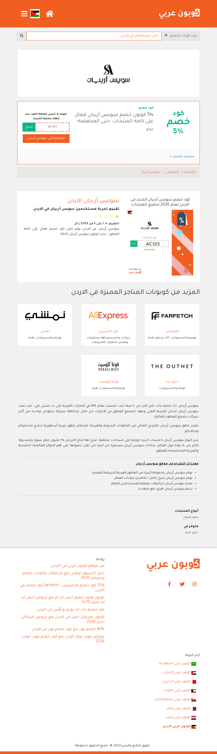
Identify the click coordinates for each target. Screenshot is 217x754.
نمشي (45, 331)
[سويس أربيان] (108, 74)
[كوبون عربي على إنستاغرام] (195, 584)
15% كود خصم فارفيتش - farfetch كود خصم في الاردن (62, 588)
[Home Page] (173, 565)
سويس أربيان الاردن (93, 201)
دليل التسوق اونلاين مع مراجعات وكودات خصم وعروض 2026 (63, 575)
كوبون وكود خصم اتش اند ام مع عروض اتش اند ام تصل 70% (63, 600)
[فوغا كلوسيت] (108, 367)
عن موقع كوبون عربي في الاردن (78, 566)
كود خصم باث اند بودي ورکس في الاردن (71, 610)
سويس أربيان (151, 172)
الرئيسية (190, 172)
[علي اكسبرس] (108, 316)
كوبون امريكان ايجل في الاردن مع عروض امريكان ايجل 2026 (63, 619)
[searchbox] (93, 36)
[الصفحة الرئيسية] (179, 14)
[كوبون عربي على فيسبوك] (169, 584)
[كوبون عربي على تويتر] (182, 584)
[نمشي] (45, 316)
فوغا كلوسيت (109, 382)
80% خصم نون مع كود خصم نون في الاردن (68, 629)
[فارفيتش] (172, 316)
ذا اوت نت (172, 382)
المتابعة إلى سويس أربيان (46, 138)
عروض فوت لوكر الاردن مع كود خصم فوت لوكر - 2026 (63, 639)
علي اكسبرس (108, 331)
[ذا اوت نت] (172, 367)
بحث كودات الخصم (182, 36)
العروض (172, 172)
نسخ (29, 127)
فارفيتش (172, 331)
